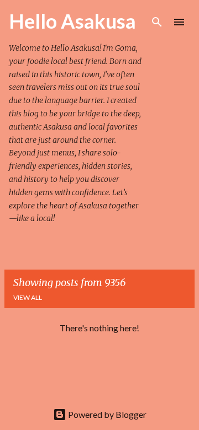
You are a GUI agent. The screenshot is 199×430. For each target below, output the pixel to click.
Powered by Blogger (106, 414)
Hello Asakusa (72, 21)
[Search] (157, 22)
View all (27, 297)
